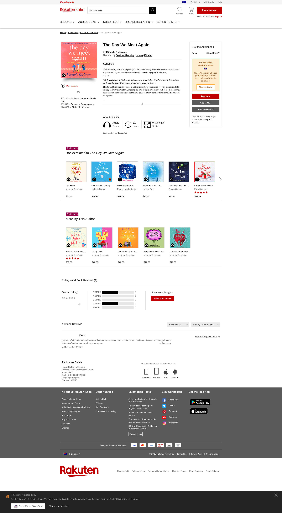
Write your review (162, 298)
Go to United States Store (31, 506)
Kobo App (122, 133)
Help (220, 2)
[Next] (220, 179)
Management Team (71, 403)
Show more (165, 342)
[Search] (152, 10)
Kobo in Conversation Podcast (76, 407)
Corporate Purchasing (106, 411)
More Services (196, 471)
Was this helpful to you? (206, 336)
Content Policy (212, 454)
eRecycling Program (71, 411)
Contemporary (87, 104)
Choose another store (59, 506)
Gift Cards (209, 2)
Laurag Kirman (144, 55)
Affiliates (99, 403)
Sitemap (65, 428)
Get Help (66, 423)
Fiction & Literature (79, 98)
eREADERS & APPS (138, 21)
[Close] (276, 495)
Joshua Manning (125, 55)
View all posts (135, 434)
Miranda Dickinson (116, 52)
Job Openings (102, 407)
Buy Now (205, 96)
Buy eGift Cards (69, 419)
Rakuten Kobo (72, 10)
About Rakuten (212, 471)
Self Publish (101, 399)
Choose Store (206, 87)
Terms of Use (182, 454)
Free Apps (66, 415)
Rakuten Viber (138, 471)
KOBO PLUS (111, 21)
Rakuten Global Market (158, 471)
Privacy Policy (196, 454)
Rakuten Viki (123, 471)
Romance (75, 104)
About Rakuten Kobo (71, 399)
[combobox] (178, 324)
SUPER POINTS (167, 21)
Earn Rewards (67, 2)
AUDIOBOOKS (87, 21)
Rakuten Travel (179, 471)
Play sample (72, 86)
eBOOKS (66, 21)
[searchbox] (121, 10)
